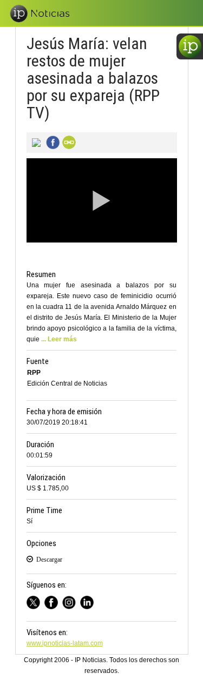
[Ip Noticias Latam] (53, 601)
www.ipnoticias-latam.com (65, 643)
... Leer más (59, 339)
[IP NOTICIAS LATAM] (35, 601)
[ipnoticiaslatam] (71, 601)
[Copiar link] (68, 141)
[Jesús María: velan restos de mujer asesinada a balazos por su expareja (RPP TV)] (35, 141)
